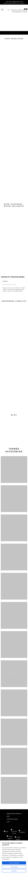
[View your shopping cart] (25, 10)
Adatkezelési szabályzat (14, 813)
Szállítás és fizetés (12, 819)
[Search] (5, 10)
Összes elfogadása (14, 863)
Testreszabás (14, 867)
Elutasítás (14, 871)
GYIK (8, 822)
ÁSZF (8, 816)
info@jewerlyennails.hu (17, 1)
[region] (14, 857)
